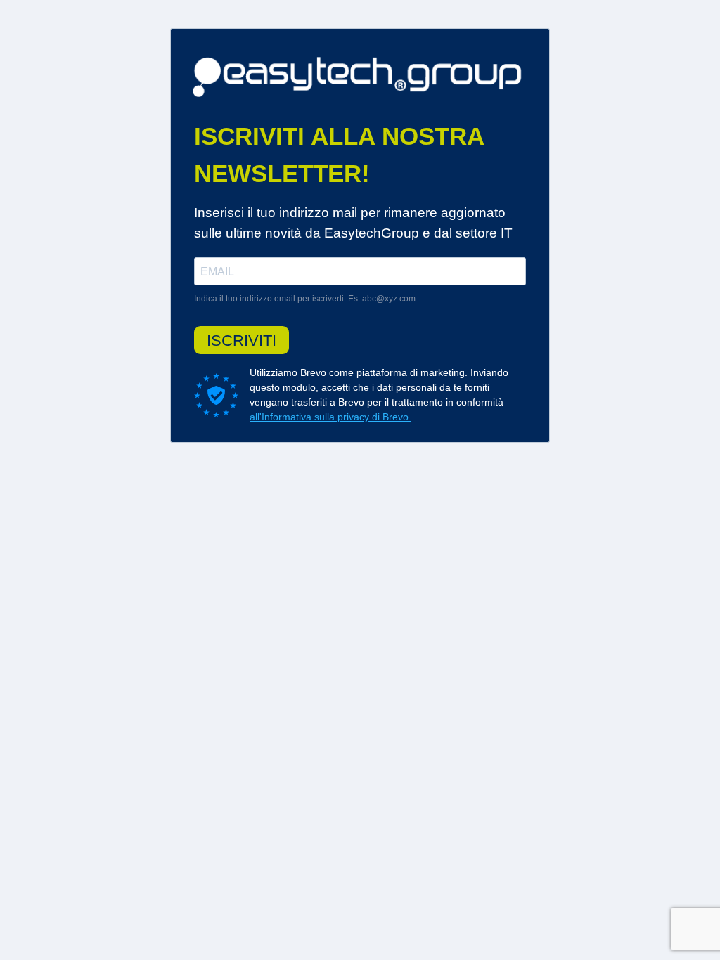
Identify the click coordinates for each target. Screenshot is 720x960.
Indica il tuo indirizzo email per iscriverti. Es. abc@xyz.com (305, 299)
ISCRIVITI (241, 340)
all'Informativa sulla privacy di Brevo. (330, 416)
